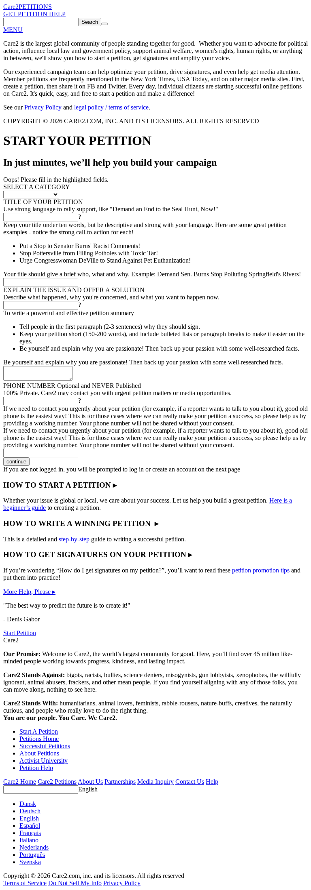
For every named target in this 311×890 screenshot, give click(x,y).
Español (29, 825)
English (88, 789)
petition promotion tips (261, 570)
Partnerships (120, 781)
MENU (13, 29)
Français (30, 832)
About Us (90, 781)
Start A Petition (38, 731)
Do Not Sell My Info (75, 882)
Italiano (28, 840)
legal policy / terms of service (111, 107)
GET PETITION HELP (34, 14)
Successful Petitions (44, 746)
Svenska (30, 861)
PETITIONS (35, 6)
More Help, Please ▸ (29, 591)
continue (16, 462)
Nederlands (34, 847)
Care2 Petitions (57, 781)
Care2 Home (19, 781)
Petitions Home (39, 738)
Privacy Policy (43, 107)
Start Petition (19, 632)
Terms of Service (25, 882)
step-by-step (74, 539)
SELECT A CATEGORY (36, 186)
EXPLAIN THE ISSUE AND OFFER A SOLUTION (74, 289)
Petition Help (36, 767)
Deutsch (29, 811)
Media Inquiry (155, 781)
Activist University (43, 760)
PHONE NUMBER (72, 385)
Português (32, 854)
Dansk (27, 803)
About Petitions (39, 753)
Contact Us (189, 781)
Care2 (11, 6)
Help (212, 781)
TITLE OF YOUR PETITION (43, 201)
